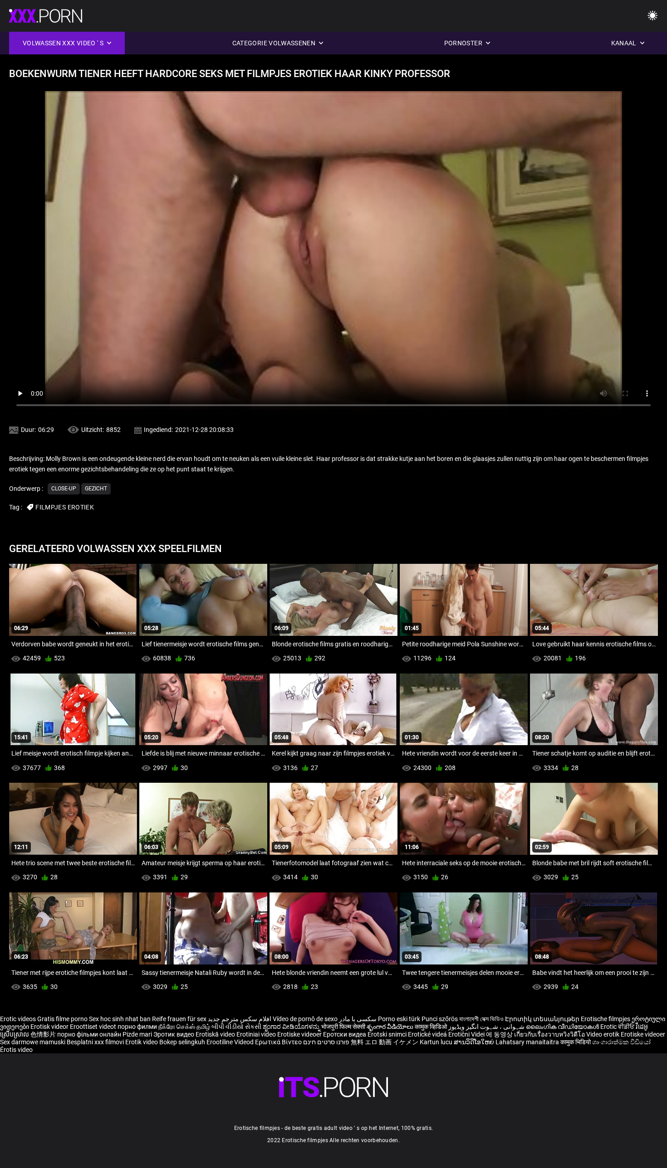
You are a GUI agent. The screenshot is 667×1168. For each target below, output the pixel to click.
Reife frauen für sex (179, 1019)
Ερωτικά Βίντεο (279, 1042)
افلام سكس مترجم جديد (239, 1019)
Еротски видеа (345, 1034)
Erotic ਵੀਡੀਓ (618, 1026)
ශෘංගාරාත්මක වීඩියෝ (621, 1042)
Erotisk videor (50, 1026)
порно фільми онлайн (89, 1034)
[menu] (652, 16)
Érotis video (16, 1049)
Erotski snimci (388, 1034)
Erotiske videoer (300, 1034)
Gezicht (96, 488)
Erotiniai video (256, 1034)
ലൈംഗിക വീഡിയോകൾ (563, 1026)
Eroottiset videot (94, 1026)
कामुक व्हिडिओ (431, 1026)
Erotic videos (18, 1019)
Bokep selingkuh (182, 1042)
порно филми (137, 1026)
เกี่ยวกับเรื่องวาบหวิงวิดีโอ (550, 1034)
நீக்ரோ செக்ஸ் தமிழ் (184, 1026)
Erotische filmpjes (605, 1019)
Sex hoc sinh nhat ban (120, 1019)
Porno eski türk (399, 1019)
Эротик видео (174, 1034)
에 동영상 (500, 1034)
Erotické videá (428, 1034)
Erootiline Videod (230, 1042)
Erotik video (142, 1042)
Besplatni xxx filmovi (95, 1042)
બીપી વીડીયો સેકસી (236, 1026)
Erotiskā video (216, 1034)
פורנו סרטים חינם (326, 1042)
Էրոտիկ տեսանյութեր (543, 1019)
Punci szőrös (440, 1019)
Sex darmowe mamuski (32, 1042)
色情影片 (43, 1034)
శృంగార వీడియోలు (391, 1026)
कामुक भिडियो (576, 1042)
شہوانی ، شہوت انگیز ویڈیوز (487, 1026)
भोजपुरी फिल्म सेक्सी (343, 1026)
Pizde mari (137, 1034)
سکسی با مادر (358, 1019)
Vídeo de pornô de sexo (305, 1019)
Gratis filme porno (62, 1019)
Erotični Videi (467, 1034)
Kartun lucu (437, 1042)
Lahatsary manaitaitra (527, 1042)
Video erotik (603, 1034)
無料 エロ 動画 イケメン (384, 1042)
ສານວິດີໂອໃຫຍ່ (474, 1042)
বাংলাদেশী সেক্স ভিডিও (481, 1019)
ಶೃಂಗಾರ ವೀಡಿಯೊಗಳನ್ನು (292, 1026)
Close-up (63, 488)
